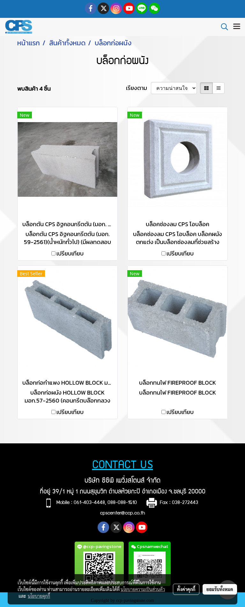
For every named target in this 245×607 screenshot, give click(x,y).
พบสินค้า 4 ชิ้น (34, 88)
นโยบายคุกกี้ (39, 596)
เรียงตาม (138, 88)
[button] (222, 26)
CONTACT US (122, 466)
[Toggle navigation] (237, 27)
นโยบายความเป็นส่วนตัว (143, 589)
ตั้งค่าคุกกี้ (186, 589)
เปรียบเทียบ (70, 253)
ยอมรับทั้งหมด (219, 589)
